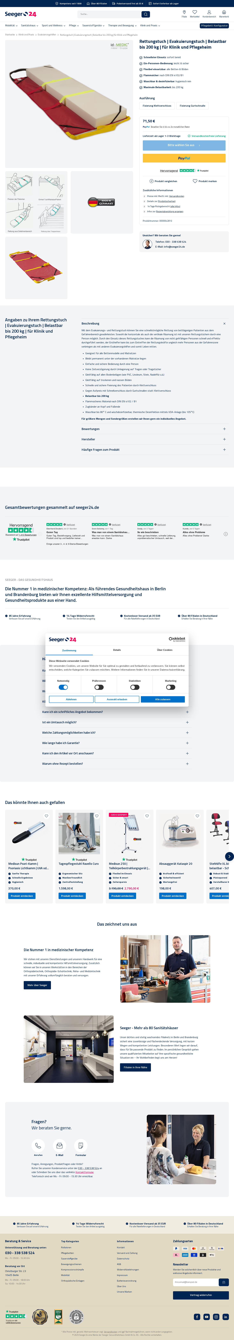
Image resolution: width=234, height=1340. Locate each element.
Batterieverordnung (126, 1281)
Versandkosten (176, 196)
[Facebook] (197, 1317)
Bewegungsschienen (71, 1264)
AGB (119, 1264)
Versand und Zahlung (127, 1253)
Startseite (10, 35)
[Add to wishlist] (46, 816)
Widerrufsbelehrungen (128, 1270)
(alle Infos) (175, 206)
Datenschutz (123, 1259)
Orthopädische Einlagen (72, 1281)
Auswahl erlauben (117, 699)
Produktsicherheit (166, 201)
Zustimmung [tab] (69, 650)
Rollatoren (66, 1247)
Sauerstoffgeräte (69, 1259)
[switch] (99, 687)
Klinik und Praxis (26, 35)
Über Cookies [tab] (164, 650)
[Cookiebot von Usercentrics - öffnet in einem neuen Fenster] (171, 639)
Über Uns (121, 1286)
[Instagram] (216, 1317)
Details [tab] (117, 650)
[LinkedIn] (226, 1317)
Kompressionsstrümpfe (72, 1270)
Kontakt (121, 1247)
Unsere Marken (124, 1292)
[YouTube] (206, 1317)
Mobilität (65, 1275)
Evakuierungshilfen (47, 35)
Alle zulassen (162, 699)
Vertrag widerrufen (201, 1295)
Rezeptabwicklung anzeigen (169, 211)
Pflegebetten (67, 1253)
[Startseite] (20, 14)
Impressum (122, 1275)
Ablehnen (71, 699)
